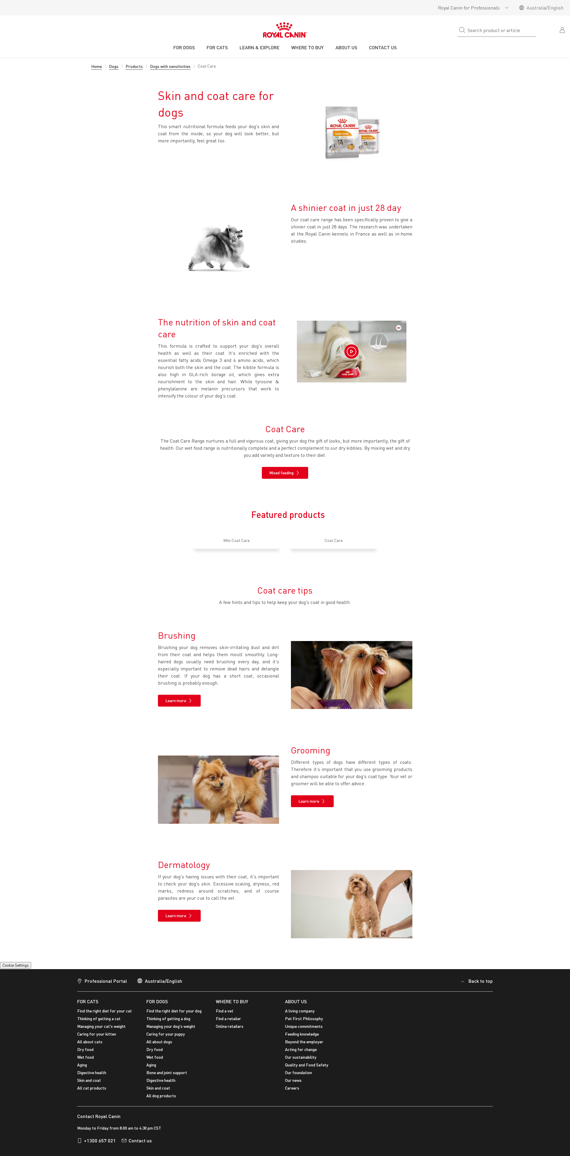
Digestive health (91, 1072)
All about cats (89, 1041)
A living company (300, 1010)
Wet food (85, 1057)
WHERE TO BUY (232, 1001)
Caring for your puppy (165, 1033)
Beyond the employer (304, 1041)
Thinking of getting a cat (99, 1018)
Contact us (140, 1140)
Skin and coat (89, 1080)
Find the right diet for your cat (104, 1010)
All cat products (91, 1087)
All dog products (161, 1095)
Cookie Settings (15, 965)
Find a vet (224, 1010)
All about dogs (159, 1041)
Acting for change (301, 1049)
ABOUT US (296, 1001)
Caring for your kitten (96, 1033)
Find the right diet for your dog (174, 1010)
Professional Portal (106, 981)
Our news (293, 1080)
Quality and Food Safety (306, 1064)
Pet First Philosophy (304, 1018)
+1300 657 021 (100, 1140)
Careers (292, 1087)
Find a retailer (228, 1018)
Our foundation (298, 1072)
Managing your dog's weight (170, 1026)
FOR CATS (87, 1001)
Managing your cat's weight (101, 1026)
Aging (82, 1064)
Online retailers (229, 1026)
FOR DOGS (157, 1001)
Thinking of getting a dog (168, 1018)
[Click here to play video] (351, 351)
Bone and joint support (166, 1072)
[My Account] (563, 29)
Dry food (85, 1049)
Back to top (480, 981)
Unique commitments (304, 1026)
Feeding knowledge (302, 1033)
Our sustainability (300, 1057)
